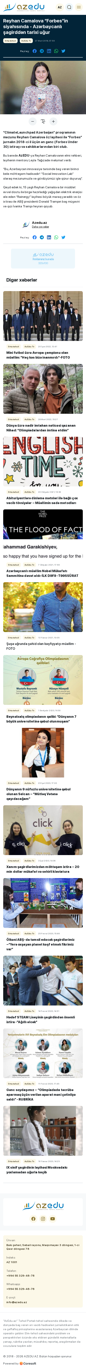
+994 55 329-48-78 (20, 1275)
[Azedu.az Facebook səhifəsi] (33, 1219)
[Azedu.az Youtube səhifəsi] (53, 1219)
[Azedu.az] (23, 7)
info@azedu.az (16, 1302)
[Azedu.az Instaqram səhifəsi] (43, 1219)
